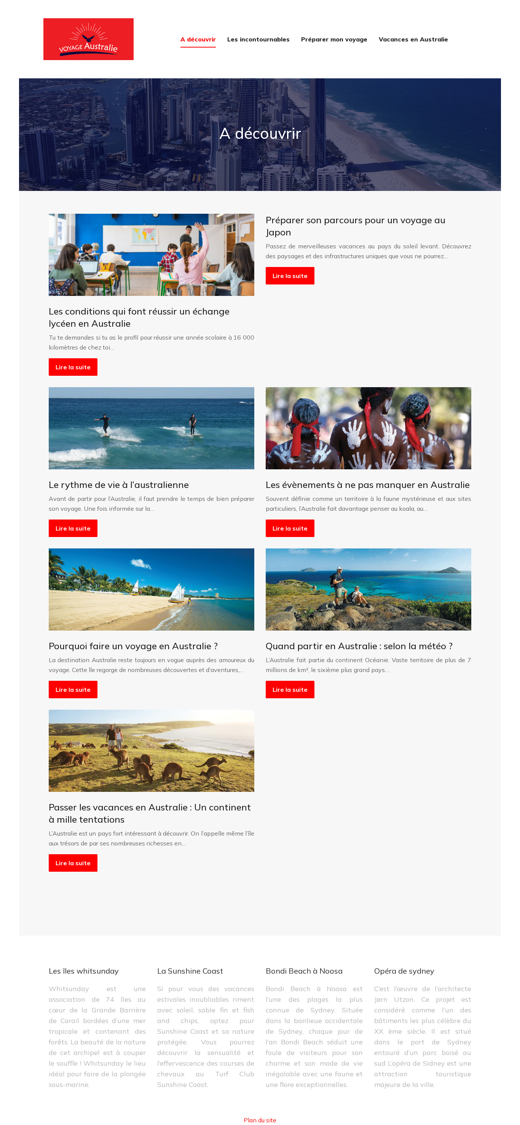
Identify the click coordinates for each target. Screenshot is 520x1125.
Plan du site (260, 1120)
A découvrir (198, 39)
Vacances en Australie (413, 39)
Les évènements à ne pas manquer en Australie (368, 484)
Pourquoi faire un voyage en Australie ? (133, 645)
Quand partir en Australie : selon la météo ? (359, 645)
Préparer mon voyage (334, 39)
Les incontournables (258, 39)
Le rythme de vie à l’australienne (119, 484)
